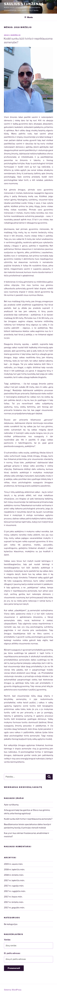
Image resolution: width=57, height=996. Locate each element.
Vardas (7, 939)
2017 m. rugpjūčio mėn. (15, 891)
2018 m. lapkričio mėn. (14, 869)
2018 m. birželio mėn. (14, 875)
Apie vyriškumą (11, 804)
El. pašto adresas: (12, 953)
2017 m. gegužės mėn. (14, 907)
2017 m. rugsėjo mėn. (14, 886)
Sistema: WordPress (12, 990)
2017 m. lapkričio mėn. (14, 880)
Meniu (30, 17)
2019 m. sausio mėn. (13, 864)
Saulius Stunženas (24, 4)
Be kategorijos (10, 924)
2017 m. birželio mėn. (14, 902)
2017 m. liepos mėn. (13, 896)
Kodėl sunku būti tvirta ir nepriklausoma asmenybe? (28, 819)
